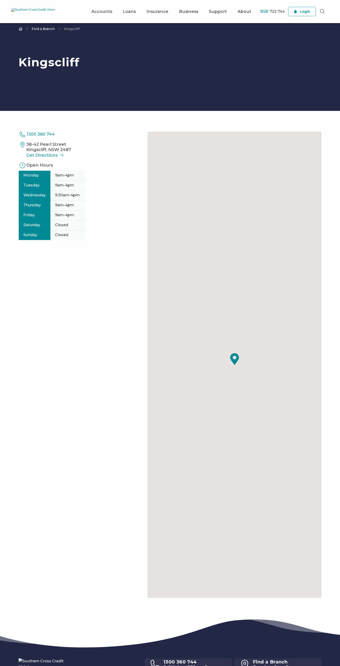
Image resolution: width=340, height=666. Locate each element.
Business (188, 11)
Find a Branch (43, 29)
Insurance (157, 11)
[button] (234, 359)
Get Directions (42, 155)
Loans (129, 11)
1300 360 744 (40, 134)
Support (218, 11)
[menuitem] (101, 11)
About (244, 11)
